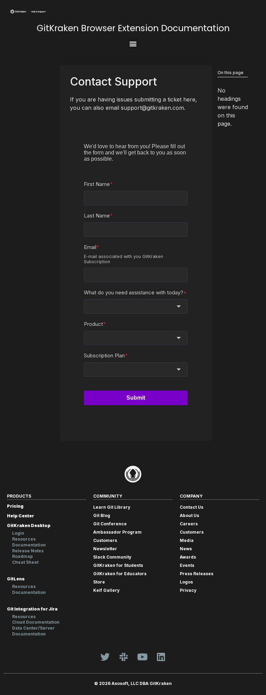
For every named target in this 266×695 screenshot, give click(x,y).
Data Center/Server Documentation (33, 630)
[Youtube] (142, 657)
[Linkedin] (161, 657)
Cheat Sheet (25, 562)
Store (99, 582)
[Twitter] (105, 657)
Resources (24, 539)
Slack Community (112, 557)
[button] (133, 43)
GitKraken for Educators (120, 573)
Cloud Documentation (36, 622)
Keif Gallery (106, 590)
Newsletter (105, 548)
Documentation (29, 544)
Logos (186, 582)
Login (18, 533)
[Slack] (123, 657)
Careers (189, 523)
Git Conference (110, 523)
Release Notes (28, 550)
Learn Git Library (111, 507)
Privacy (188, 590)
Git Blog (101, 515)
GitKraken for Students (118, 565)
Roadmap (22, 556)
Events (187, 565)
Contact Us (191, 507)
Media (187, 540)
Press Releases (196, 573)
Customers (105, 540)
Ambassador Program (117, 532)
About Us (189, 515)
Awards (188, 557)
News (186, 548)
